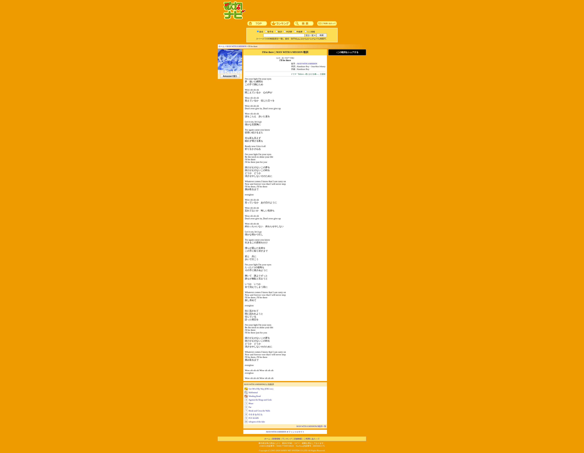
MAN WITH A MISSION (236, 46)
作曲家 (299, 32)
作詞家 (289, 32)
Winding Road (255, 396)
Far (250, 407)
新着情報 (276, 439)
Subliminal (253, 392)
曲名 (261, 32)
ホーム (221, 46)
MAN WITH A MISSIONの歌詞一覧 (311, 426)
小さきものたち (255, 414)
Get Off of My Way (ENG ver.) (261, 389)
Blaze (251, 403)
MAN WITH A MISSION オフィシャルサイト (285, 432)
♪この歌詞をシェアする (347, 52)
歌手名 (270, 32)
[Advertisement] (305, 10)
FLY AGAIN (254, 418)
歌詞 (280, 32)
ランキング (287, 439)
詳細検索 (298, 439)
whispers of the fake (257, 422)
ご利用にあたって (312, 439)
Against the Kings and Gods (260, 400)
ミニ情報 (311, 32)
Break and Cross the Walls (259, 411)
